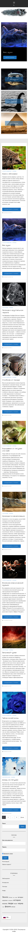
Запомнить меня (8, 854)
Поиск (4, 823)
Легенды (5, 307)
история (17, 900)
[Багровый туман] (14, 637)
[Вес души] (14, 229)
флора (13, 907)
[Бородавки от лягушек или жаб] (14, 432)
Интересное (6, 777)
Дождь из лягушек (10, 780)
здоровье (5, 900)
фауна (8, 906)
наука (20, 903)
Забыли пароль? (6, 864)
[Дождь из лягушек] (14, 766)
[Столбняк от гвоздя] (14, 364)
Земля (5, 897)
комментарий (7, 415)
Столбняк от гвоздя (11, 380)
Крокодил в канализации (13, 516)
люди (10, 903)
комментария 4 (7, 212)
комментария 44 (8, 277)
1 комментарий (7, 620)
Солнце (10, 897)
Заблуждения (7, 171)
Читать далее (9, 60)
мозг (15, 904)
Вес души (6, 245)
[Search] (14, 5)
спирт (3, 906)
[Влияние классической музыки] (14, 567)
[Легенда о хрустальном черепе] (14, 294)
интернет (10, 900)
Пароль (4, 847)
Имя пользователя (7, 840)
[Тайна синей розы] (14, 703)
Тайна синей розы (10, 718)
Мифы (14, 171)
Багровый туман (9, 652)
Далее (22, 817)
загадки (20, 897)
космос (4, 903)
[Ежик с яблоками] (14, 157)
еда (16, 897)
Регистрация (5, 861)
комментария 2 (7, 347)
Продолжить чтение (11, 209)
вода (14, 897)
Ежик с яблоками (9, 174)
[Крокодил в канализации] (14, 502)
